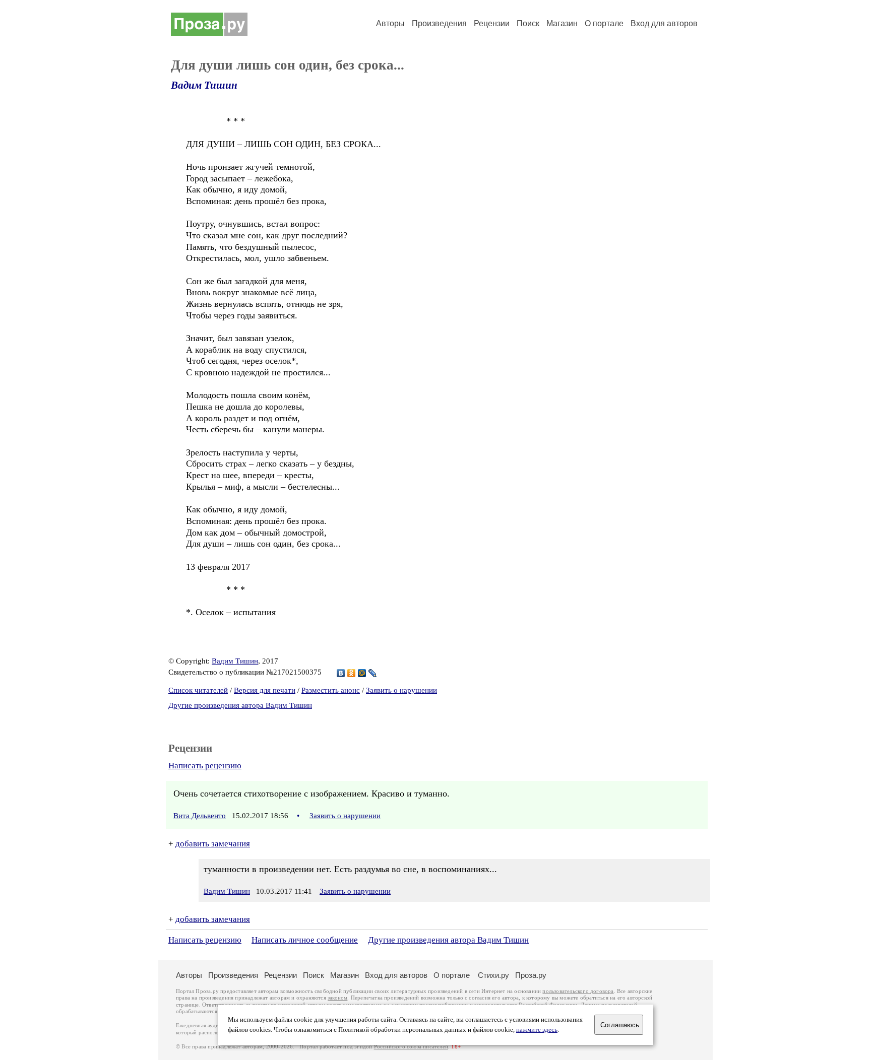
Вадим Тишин (204, 85)
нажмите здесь (536, 1029)
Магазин (562, 23)
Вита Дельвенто (199, 816)
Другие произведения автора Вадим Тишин (240, 705)
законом (337, 998)
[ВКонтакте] (341, 673)
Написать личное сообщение (305, 940)
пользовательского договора (577, 991)
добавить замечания (212, 843)
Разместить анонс (330, 690)
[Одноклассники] (351, 673)
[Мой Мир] (362, 673)
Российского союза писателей (411, 1046)
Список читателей (198, 690)
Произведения (439, 23)
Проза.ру (530, 975)
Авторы (390, 23)
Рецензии (492, 23)
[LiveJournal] (372, 673)
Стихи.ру (493, 975)
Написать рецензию (204, 765)
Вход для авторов (664, 23)
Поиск (528, 23)
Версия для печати (264, 690)
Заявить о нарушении (401, 690)
